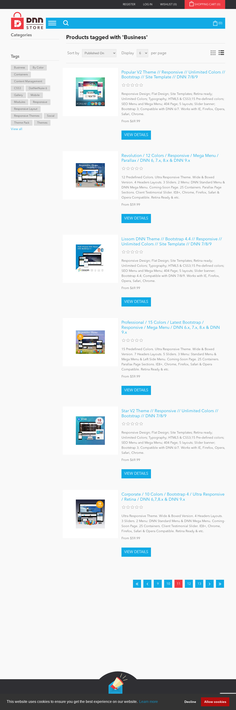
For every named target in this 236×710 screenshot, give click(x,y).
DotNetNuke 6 (38, 88)
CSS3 (17, 88)
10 (168, 583)
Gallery (18, 95)
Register (129, 4)
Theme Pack (21, 123)
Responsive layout (25, 109)
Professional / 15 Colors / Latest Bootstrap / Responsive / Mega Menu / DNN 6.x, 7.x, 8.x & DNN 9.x (170, 328)
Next (210, 584)
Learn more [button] (148, 702)
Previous (147, 584)
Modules (19, 102)
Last (220, 584)
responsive (40, 102)
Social (50, 116)
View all (16, 129)
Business (19, 67)
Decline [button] (190, 702)
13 (199, 583)
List (221, 53)
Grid (213, 53)
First (137, 584)
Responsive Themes (26, 116)
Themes (42, 123)
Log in (147, 4)
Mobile (35, 95)
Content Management (28, 81)
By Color (38, 67)
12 (189, 583)
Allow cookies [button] (215, 702)
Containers (21, 74)
